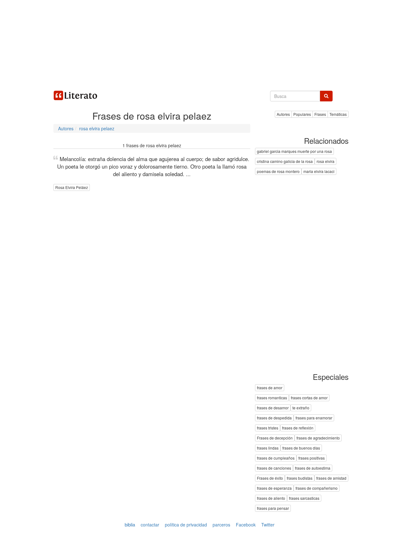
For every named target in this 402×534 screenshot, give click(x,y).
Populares (302, 114)
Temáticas (338, 114)
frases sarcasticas (304, 498)
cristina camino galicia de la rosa (285, 161)
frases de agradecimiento (318, 437)
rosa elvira (325, 161)
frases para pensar (273, 508)
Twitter (267, 524)
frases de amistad (331, 478)
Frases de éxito (270, 478)
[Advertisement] (201, 44)
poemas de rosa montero (278, 171)
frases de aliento (271, 498)
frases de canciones (274, 468)
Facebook (246, 524)
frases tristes (267, 427)
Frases (320, 114)
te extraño (300, 407)
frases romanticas (272, 397)
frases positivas (311, 458)
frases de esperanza (274, 488)
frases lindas (268, 447)
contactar (150, 524)
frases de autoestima (312, 468)
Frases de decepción (275, 437)
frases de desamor (273, 407)
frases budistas (299, 478)
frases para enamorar (314, 417)
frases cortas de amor (309, 397)
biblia (130, 524)
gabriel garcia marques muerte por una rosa (294, 151)
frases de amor (269, 387)
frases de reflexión (297, 427)
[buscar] (326, 96)
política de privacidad (186, 524)
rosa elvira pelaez (96, 128)
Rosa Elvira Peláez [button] (71, 187)
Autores (65, 128)
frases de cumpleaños (276, 458)
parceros (221, 524)
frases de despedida (274, 417)
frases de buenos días (301, 447)
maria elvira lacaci (318, 171)
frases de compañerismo (317, 488)
